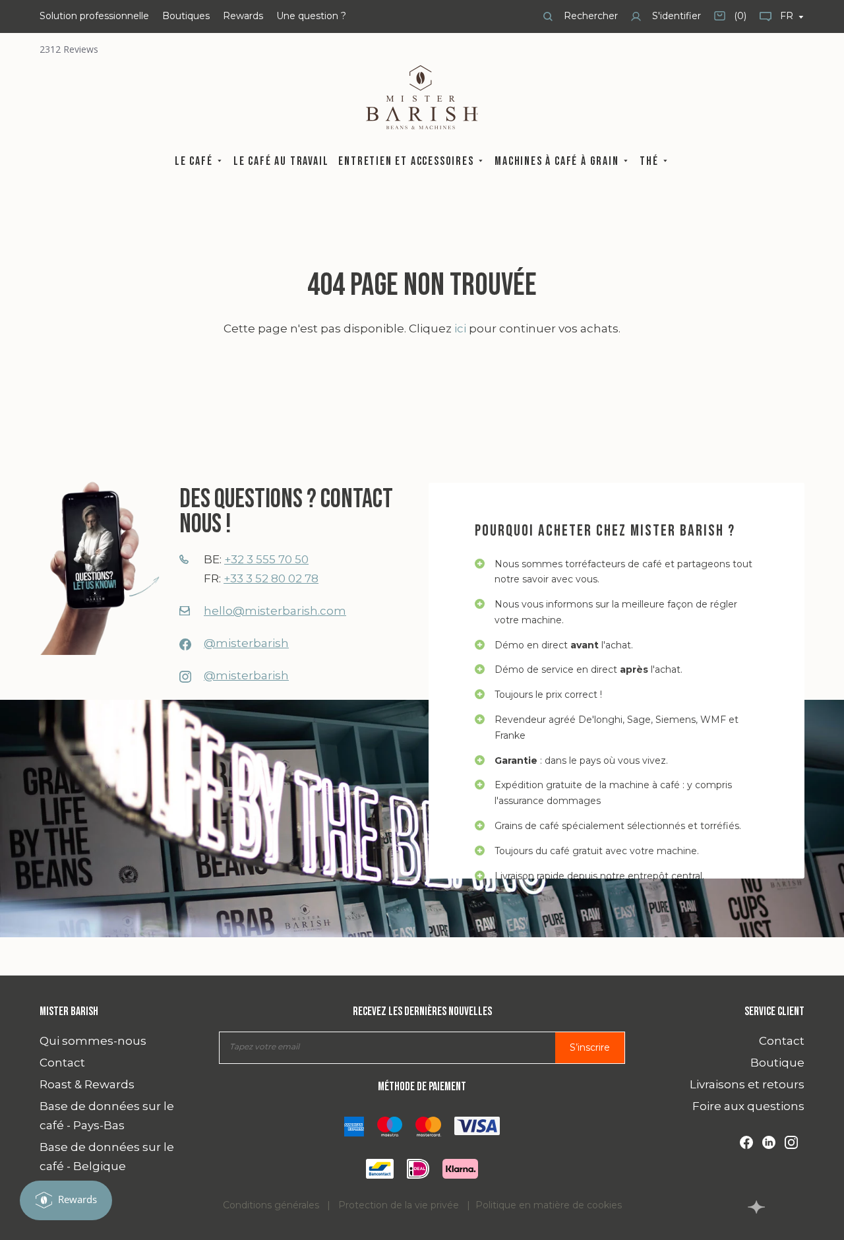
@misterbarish (246, 643)
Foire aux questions (748, 1106)
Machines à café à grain (558, 161)
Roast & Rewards (87, 1084)
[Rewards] (66, 1200)
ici (460, 328)
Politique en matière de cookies (548, 1205)
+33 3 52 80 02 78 (271, 578)
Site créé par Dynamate (756, 1207)
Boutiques (186, 16)
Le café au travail (280, 161)
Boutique (777, 1062)
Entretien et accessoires (407, 161)
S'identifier (675, 16)
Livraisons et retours (747, 1084)
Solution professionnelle (94, 16)
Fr (788, 16)
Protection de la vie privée (398, 1205)
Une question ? (311, 16)
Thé (650, 161)
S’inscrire (590, 1047)
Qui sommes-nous (93, 1040)
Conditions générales (271, 1205)
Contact (62, 1062)
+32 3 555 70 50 (266, 559)
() (730, 21)
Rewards (243, 16)
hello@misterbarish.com (275, 610)
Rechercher (589, 16)
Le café (195, 161)
